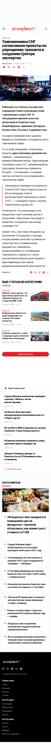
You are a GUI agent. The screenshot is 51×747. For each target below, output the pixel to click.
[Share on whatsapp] (13, 67)
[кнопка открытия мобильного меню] (3, 29)
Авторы (5, 692)
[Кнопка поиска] (46, 29)
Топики (5, 695)
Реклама (6, 688)
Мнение (5, 730)
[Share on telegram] (18, 67)
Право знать (7, 707)
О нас (4, 684)
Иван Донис (7, 63)
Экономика (7, 711)
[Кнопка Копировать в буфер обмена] (23, 67)
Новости (6, 38)
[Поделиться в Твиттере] (8, 67)
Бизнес (5, 715)
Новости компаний (10, 734)
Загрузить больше (25, 354)
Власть (5, 727)
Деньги (5, 723)
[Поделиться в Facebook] (4, 67)
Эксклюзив (7, 704)
